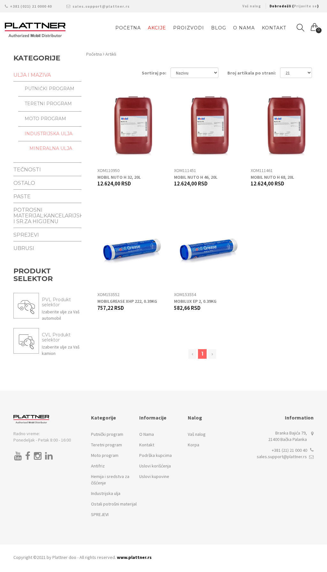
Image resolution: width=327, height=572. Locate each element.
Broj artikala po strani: (251, 73)
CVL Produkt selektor (56, 337)
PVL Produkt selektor (56, 302)
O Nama (244, 28)
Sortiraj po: (154, 73)
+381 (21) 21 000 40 (289, 450)
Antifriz (98, 466)
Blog (218, 28)
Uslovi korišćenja (155, 466)
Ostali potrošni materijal (114, 504)
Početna (94, 54)
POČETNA (128, 28)
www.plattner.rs (134, 557)
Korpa (193, 445)
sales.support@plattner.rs (101, 6)
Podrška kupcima (155, 455)
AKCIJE (157, 28)
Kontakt (274, 28)
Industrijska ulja (105, 493)
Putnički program (107, 434)
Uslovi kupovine (154, 476)
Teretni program (106, 445)
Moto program (104, 455)
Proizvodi (188, 28)
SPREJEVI (100, 514)
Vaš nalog (251, 6)
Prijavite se (305, 6)
